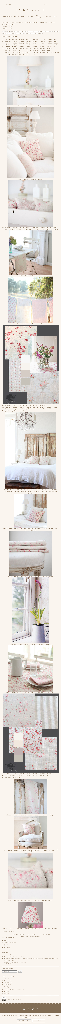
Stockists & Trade (24, 1013)
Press (31, 1013)
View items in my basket (14, 999)
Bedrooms (6, 940)
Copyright (46, 1013)
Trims (14, 16)
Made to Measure (38, 16)
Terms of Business (37, 1013)
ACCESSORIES (29, 16)
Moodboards (7, 980)
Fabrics (9, 16)
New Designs (7, 947)
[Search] (57, 4)
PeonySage (30, 10)
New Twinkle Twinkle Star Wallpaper (14, 956)
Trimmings (7, 991)
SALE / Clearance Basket (11, 988)
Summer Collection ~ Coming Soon (14, 989)
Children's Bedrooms (10, 942)
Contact (55, 16)
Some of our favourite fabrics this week (15, 962)
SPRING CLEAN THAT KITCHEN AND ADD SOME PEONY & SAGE (30, 934)
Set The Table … (8, 964)
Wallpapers (21, 16)
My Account (15, 1013)
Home (4, 16)
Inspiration (47, 16)
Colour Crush (8, 979)
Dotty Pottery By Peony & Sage (30, 936)
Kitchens (6, 946)
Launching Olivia (8, 955)
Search (20, 971)
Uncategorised (8, 982)
